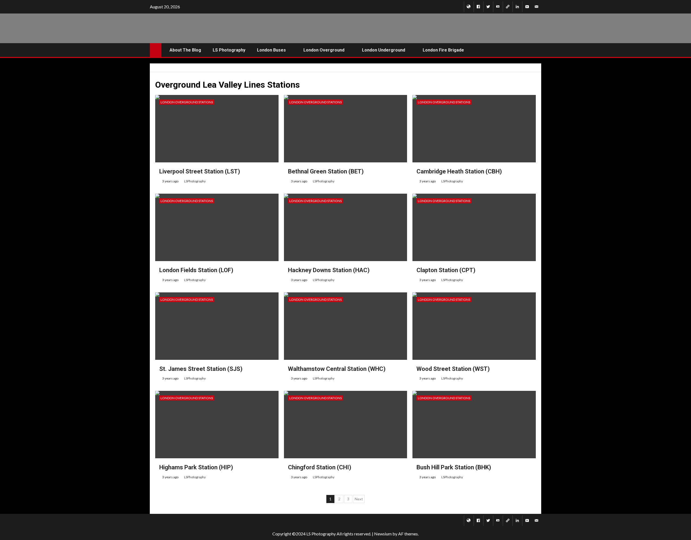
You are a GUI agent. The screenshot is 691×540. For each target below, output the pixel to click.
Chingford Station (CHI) (319, 467)
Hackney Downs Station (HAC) (329, 270)
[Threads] (507, 6)
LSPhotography (195, 181)
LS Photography (229, 50)
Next (359, 499)
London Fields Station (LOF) (196, 270)
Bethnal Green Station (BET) (326, 171)
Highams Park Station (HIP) (196, 467)
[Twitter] (488, 6)
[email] (536, 6)
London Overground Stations (187, 102)
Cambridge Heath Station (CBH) (459, 171)
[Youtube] (527, 6)
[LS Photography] (468, 6)
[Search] (536, 50)
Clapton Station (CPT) (445, 270)
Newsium (383, 533)
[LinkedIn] (517, 6)
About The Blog (185, 50)
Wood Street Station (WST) (453, 368)
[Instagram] (498, 6)
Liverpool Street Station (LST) (199, 171)
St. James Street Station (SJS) (200, 368)
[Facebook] (478, 6)
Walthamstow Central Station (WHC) (336, 368)
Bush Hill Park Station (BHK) (453, 467)
